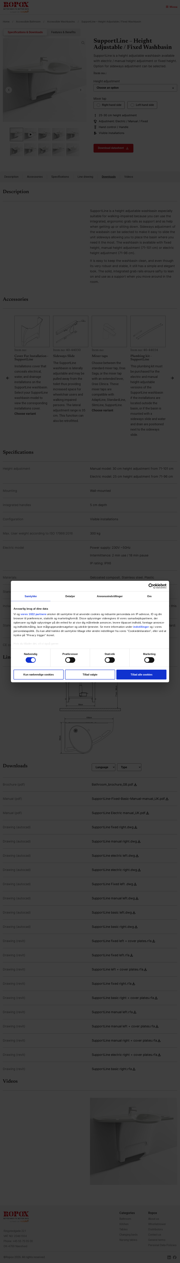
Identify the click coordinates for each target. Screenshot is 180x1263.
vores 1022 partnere (34, 614)
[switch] (70, 660)
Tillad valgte (90, 674)
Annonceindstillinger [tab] (110, 596)
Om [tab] (149, 596)
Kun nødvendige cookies (38, 674)
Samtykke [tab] (31, 596)
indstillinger (141, 626)
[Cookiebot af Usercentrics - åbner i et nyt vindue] (151, 586)
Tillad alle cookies (141, 674)
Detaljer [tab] (70, 596)
